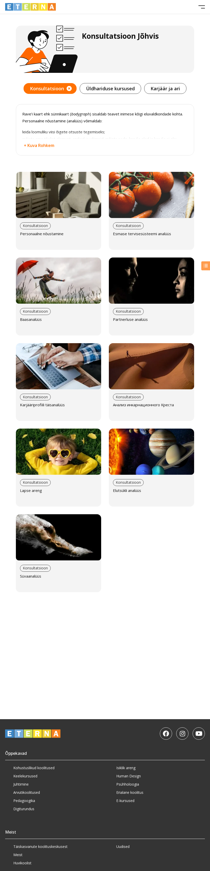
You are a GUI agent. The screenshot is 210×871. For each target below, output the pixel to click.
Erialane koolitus (129, 792)
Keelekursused (25, 776)
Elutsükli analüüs (127, 490)
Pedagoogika (24, 800)
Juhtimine (21, 784)
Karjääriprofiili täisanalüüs (42, 404)
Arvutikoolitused (26, 792)
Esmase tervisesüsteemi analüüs (142, 233)
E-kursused (125, 800)
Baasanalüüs (31, 319)
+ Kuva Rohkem (39, 145)
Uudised (123, 846)
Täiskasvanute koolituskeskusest (40, 846)
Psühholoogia (127, 784)
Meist (18, 854)
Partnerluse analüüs (130, 319)
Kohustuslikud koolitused (34, 767)
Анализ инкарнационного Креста (143, 404)
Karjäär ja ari (165, 88)
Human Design (128, 776)
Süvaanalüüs (30, 576)
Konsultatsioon (47, 88)
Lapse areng (31, 490)
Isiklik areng (125, 767)
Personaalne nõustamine (42, 233)
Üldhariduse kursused (110, 88)
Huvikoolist (22, 862)
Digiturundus (23, 808)
